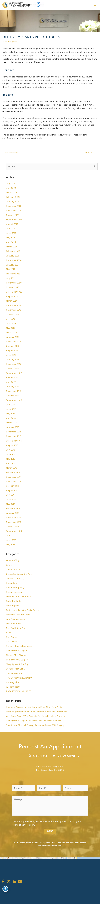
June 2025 (11, 233)
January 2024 (13, 265)
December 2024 (14, 260)
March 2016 (11, 423)
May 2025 (10, 238)
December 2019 (13, 305)
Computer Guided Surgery (19, 574)
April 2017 (11, 382)
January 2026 (12, 201)
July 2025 (10, 229)
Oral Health (11, 642)
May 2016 (10, 414)
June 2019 (11, 323)
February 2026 (13, 197)
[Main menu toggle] (95, 5)
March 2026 (12, 192)
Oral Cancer (12, 637)
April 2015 (10, 463)
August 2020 (12, 296)
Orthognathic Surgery (16, 651)
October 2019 (12, 314)
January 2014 (12, 513)
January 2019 (12, 337)
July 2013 (10, 535)
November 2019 (13, 310)
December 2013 (13, 517)
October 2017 (12, 368)
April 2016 (11, 418)
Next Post (91, 152)
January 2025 (12, 256)
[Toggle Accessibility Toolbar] (5, 889)
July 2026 (11, 183)
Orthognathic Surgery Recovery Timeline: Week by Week (33, 721)
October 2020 (12, 287)
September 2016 (14, 400)
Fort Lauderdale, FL (68, 756)
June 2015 (11, 454)
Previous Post (11, 152)
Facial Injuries (12, 605)
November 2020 (14, 283)
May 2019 (10, 328)
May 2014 (10, 504)
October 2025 (12, 215)
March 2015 (11, 468)
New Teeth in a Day (15, 628)
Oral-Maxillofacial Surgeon (19, 646)
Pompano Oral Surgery (17, 660)
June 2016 (11, 409)
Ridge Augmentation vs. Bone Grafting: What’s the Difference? (36, 712)
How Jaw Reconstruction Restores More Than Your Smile (34, 707)
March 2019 (11, 332)
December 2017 (13, 364)
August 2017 (12, 377)
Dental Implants (10, 41)
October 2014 (12, 486)
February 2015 (13, 472)
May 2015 (10, 459)
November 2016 (13, 391)
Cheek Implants (14, 569)
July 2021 (10, 278)
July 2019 (10, 319)
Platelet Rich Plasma (16, 655)
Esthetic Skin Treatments (18, 596)
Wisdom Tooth (13, 687)
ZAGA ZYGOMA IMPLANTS (18, 691)
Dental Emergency (15, 587)
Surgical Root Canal (15, 669)
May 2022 (10, 269)
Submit (50, 831)
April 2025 (11, 242)
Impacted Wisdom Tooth (18, 615)
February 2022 (13, 274)
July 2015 (10, 450)
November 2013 (13, 522)
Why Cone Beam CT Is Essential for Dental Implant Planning (35, 716)
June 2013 (11, 540)
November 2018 (13, 341)
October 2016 (12, 396)
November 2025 (13, 210)
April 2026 (11, 188)
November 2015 (13, 436)
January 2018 (12, 359)
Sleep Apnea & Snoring (17, 664)
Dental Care (11, 583)
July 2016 (10, 405)
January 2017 (12, 387)
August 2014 (12, 490)
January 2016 (12, 427)
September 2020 (14, 292)
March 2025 (11, 247)
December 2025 (13, 206)
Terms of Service (20, 825)
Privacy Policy (70, 821)
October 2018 (12, 346)
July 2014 (10, 495)
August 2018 (12, 350)
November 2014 (13, 481)
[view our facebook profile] (3, 881)
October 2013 (12, 526)
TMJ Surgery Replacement (19, 678)
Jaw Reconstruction (16, 619)
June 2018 (11, 355)
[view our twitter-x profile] (8, 881)
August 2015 (12, 445)
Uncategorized (13, 682)
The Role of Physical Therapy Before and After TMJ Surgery (35, 725)
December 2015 (13, 432)
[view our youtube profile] (19, 881)
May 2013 (10, 545)
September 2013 (14, 531)
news (8, 633)
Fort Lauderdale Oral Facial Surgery (23, 610)
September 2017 (14, 373)
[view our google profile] (14, 881)
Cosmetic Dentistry (15, 578)
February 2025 (13, 251)
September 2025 (14, 219)
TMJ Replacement (15, 673)
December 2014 (13, 477)
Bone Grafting (12, 560)
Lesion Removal (14, 623)
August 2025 (12, 224)
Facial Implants (13, 601)
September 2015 (14, 441)
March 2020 (12, 301)
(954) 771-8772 (40, 756)
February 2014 (13, 508)
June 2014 (11, 499)
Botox (9, 565)
